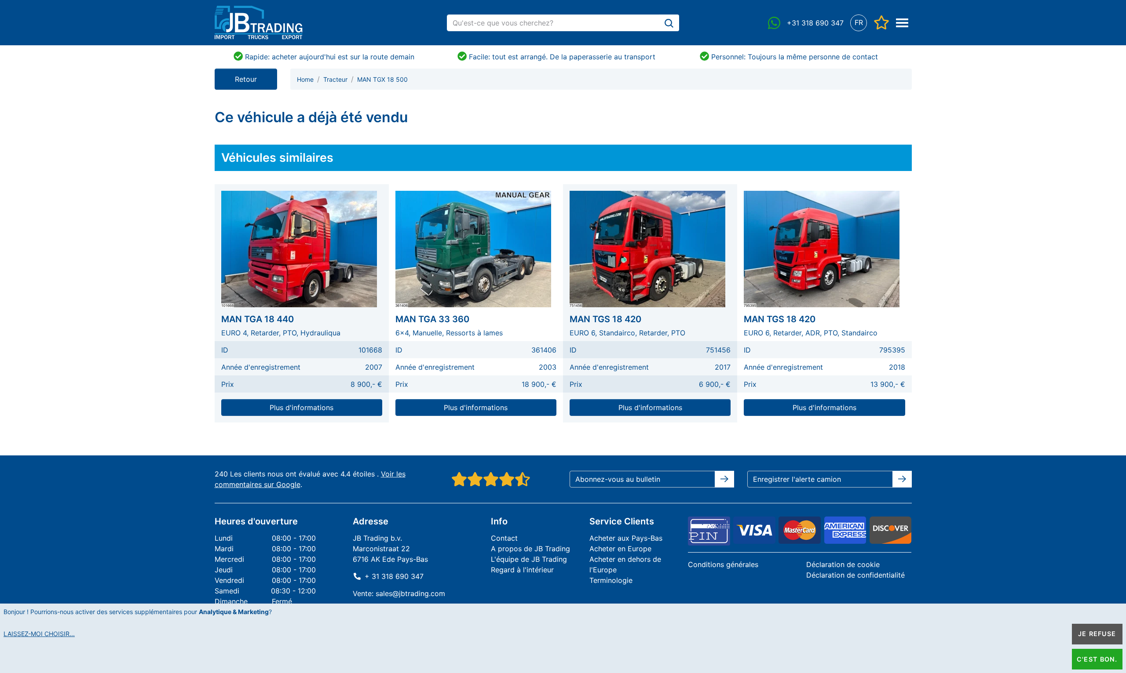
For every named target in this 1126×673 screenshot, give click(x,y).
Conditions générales (723, 564)
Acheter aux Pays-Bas (625, 538)
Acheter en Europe (620, 548)
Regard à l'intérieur (522, 569)
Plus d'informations (301, 407)
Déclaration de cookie (843, 564)
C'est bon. (1097, 659)
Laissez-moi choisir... (39, 633)
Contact (504, 538)
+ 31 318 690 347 (394, 576)
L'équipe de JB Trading (529, 559)
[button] (858, 22)
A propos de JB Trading (530, 548)
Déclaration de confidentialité (855, 575)
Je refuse (1097, 633)
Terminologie (610, 580)
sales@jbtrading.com (410, 593)
